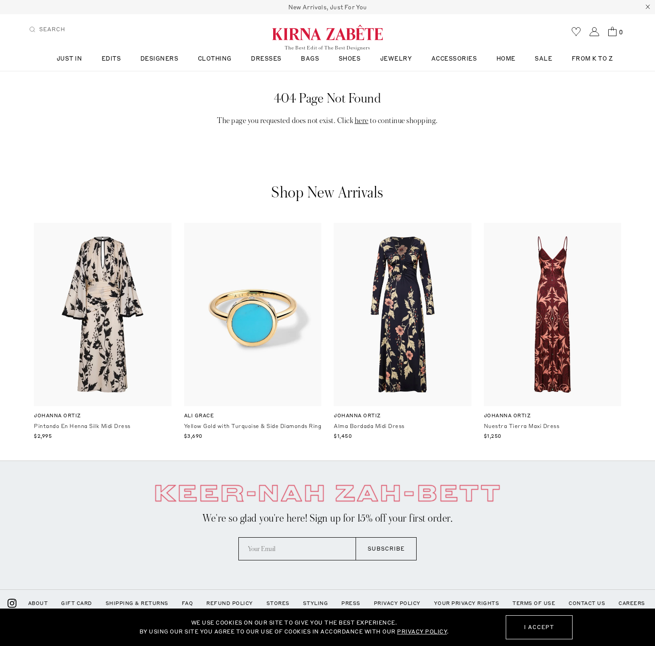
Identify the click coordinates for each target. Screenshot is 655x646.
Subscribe (386, 548)
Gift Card (76, 603)
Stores (278, 603)
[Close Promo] (648, 7)
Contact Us (587, 603)
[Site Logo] (327, 32)
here (361, 120)
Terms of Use (533, 603)
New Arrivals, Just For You (327, 7)
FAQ (187, 603)
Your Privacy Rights (466, 603)
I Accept (539, 627)
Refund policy (229, 603)
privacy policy (422, 631)
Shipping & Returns (137, 603)
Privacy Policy (397, 603)
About (38, 603)
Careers (631, 603)
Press (350, 603)
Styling (315, 603)
